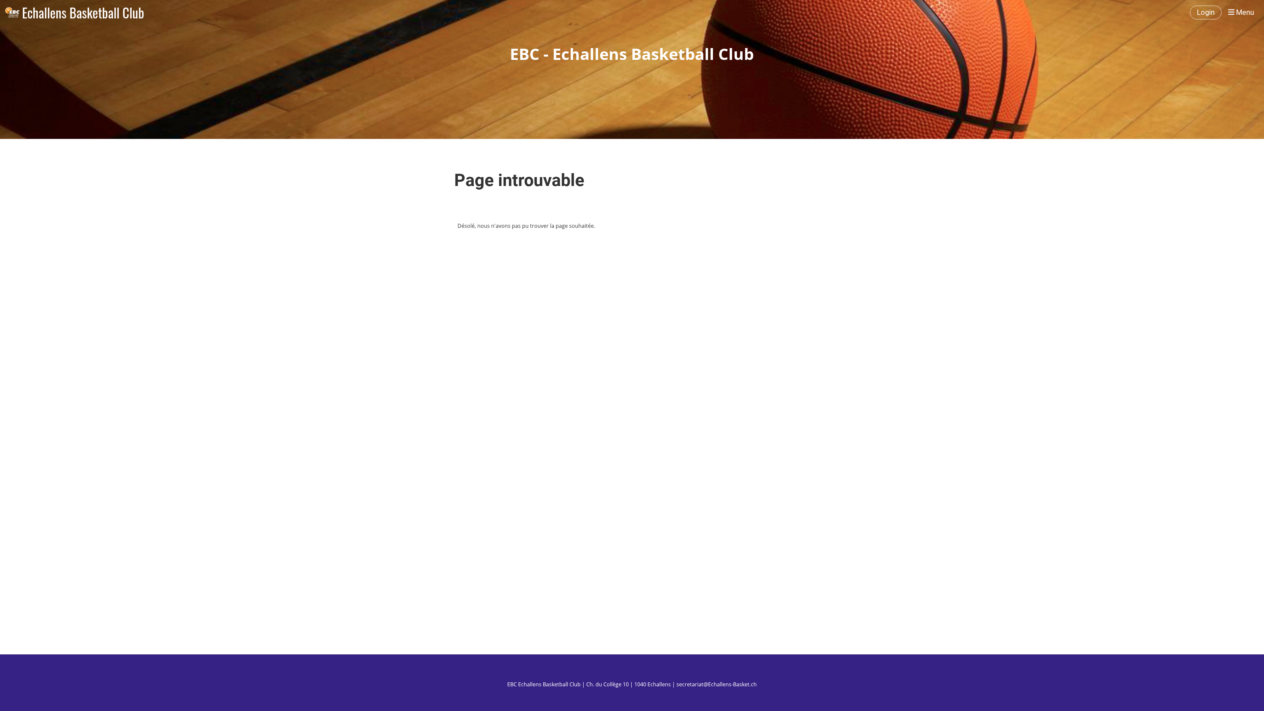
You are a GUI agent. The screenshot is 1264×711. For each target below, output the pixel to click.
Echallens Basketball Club (83, 12)
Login (1206, 12)
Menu (1244, 12)
